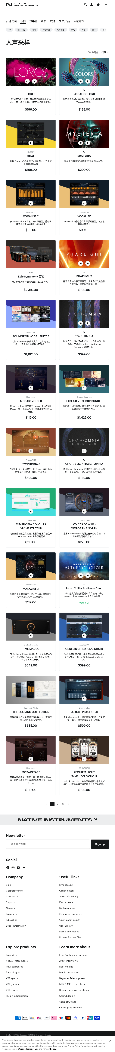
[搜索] (85, 4)
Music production (69, 972)
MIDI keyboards (14, 966)
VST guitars (12, 984)
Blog (8, 885)
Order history (66, 890)
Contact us (12, 896)
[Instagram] (13, 867)
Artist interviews (68, 961)
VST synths (12, 978)
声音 (43, 21)
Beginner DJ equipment (72, 978)
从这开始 (78, 21)
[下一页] (68, 804)
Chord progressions (70, 1007)
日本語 (16, 1035)
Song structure (67, 1001)
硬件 (52, 21)
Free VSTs (11, 955)
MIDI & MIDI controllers (72, 984)
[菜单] (105, 4)
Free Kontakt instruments (73, 955)
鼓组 (73, 30)
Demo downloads (69, 931)
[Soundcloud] (23, 867)
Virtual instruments (17, 961)
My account (66, 885)
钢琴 (94, 30)
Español (48, 1035)
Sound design (67, 996)
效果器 (33, 21)
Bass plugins (13, 972)
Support (10, 902)
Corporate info (14, 890)
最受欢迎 (21, 30)
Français (39, 1035)
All (9, 30)
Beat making (66, 966)
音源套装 (11, 21)
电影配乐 (61, 30)
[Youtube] (18, 867)
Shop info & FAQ (68, 896)
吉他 (84, 30)
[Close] (110, 1040)
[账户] (91, 4)
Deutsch (23, 1035)
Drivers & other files (70, 937)
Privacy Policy (49, 1049)
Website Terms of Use (28, 1049)
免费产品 (64, 21)
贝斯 (34, 30)
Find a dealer (66, 902)
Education (12, 920)
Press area (12, 914)
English (9, 1035)
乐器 (23, 21)
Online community (69, 920)
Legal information (16, 925)
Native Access (67, 908)
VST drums (12, 990)
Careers (10, 908)
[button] (105, 52)
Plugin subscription (17, 996)
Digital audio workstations (74, 990)
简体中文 (31, 1035)
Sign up (100, 844)
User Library (66, 925)
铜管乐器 (46, 30)
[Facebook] (8, 867)
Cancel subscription (70, 914)
